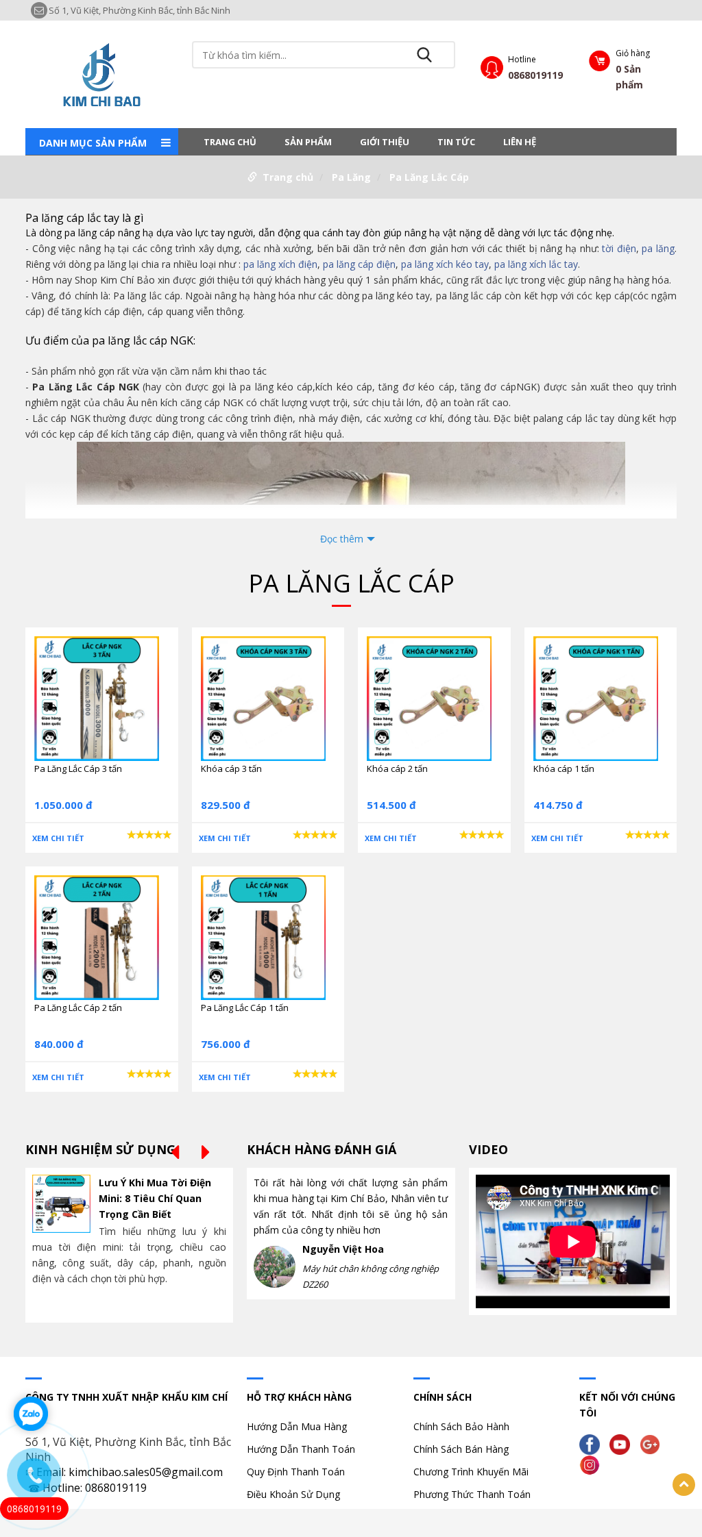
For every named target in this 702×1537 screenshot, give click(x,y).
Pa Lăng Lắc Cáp (429, 177)
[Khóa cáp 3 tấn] (263, 697)
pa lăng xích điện (280, 264)
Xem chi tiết (58, 838)
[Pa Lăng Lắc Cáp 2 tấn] (96, 936)
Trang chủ (230, 141)
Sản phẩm (308, 141)
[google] (653, 1443)
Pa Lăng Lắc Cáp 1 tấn (245, 1007)
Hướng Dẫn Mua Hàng (297, 1426)
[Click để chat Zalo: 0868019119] (31, 1414)
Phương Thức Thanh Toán (472, 1494)
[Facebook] (593, 1443)
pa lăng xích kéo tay (445, 264)
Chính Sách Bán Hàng (461, 1448)
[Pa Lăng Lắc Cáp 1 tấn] (263, 936)
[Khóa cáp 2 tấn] (429, 697)
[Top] (684, 1484)
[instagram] (593, 1464)
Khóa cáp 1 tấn (563, 768)
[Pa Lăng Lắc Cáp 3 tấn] (96, 697)
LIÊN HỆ (519, 141)
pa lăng (658, 248)
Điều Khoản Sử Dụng (293, 1494)
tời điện (619, 248)
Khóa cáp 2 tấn (397, 768)
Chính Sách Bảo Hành (461, 1426)
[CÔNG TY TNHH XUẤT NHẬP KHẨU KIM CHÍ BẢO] (101, 72)
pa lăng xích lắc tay (536, 264)
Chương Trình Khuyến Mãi (471, 1471)
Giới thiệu (384, 141)
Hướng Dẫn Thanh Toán (301, 1448)
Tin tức (456, 141)
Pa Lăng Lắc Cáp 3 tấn (78, 768)
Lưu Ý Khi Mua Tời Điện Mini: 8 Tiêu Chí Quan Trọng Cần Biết (155, 1198)
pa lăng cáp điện (359, 264)
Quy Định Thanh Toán (296, 1471)
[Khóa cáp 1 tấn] (595, 697)
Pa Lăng (351, 177)
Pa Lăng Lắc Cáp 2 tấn (78, 1007)
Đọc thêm (341, 538)
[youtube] (623, 1443)
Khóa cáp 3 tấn (231, 768)
